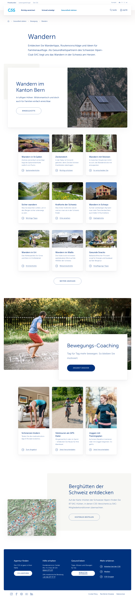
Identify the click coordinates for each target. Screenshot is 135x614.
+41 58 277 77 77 (49, 577)
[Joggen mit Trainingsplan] (101, 421)
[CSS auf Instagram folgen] (11, 594)
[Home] (8, 21)
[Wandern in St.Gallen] (33, 155)
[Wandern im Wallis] (67, 250)
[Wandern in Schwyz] (101, 202)
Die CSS (35, 2)
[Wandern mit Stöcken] (101, 155)
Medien (107, 572)
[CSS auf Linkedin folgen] (31, 594)
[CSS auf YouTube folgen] (26, 594)
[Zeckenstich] (67, 155)
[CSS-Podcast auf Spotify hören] (21, 594)
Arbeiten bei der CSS (112, 567)
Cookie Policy (93, 594)
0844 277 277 (48, 570)
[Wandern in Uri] (33, 250)
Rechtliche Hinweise (107, 594)
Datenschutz (120, 594)
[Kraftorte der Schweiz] (67, 202)
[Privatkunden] (11, 10)
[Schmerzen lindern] (33, 421)
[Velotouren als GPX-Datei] (67, 421)
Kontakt (113, 2)
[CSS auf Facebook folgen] (16, 594)
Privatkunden (12, 3)
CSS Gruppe (109, 577)
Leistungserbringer (25, 2)
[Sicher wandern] (33, 202)
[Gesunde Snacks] (101, 250)
